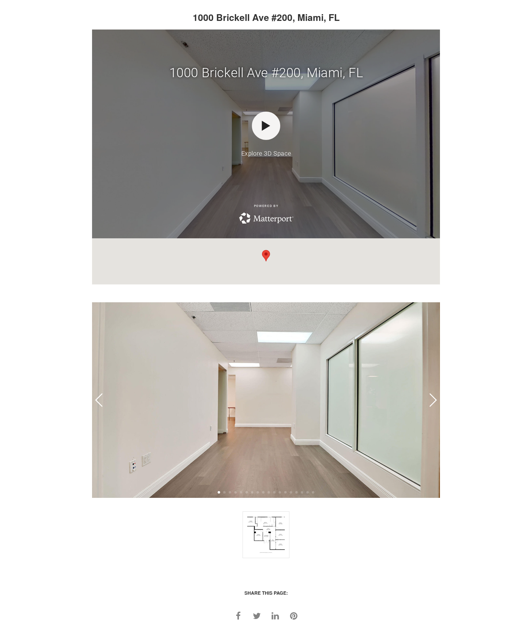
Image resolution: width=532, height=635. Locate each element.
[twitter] (256, 615)
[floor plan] (266, 535)
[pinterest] (293, 615)
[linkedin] (275, 615)
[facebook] (238, 615)
